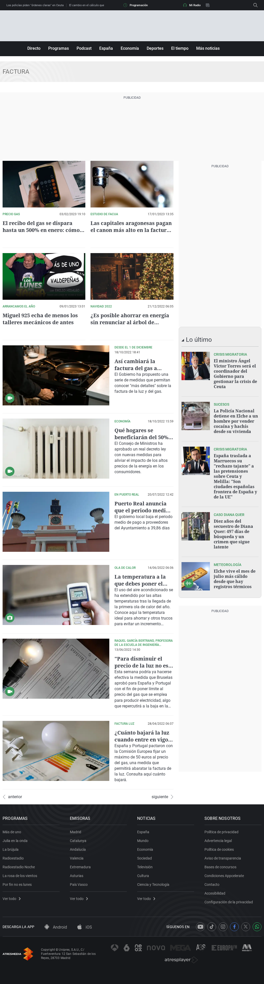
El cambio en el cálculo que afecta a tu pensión (99, 5)
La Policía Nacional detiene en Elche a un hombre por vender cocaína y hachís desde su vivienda (236, 421)
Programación (139, 5)
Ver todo (9, 898)
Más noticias (208, 48)
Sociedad (144, 858)
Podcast (84, 48)
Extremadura (80, 867)
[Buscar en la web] (255, 5)
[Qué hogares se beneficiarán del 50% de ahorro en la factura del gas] (56, 449)
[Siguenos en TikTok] (211, 926)
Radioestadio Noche (19, 867)
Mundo (142, 841)
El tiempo (179, 48)
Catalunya (78, 841)
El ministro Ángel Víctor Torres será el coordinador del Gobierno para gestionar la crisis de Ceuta (235, 373)
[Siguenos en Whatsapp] (257, 926)
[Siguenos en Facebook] (234, 926)
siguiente (160, 797)
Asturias (76, 876)
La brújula (11, 849)
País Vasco (79, 884)
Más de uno (12, 832)
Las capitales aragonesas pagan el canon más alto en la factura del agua (131, 230)
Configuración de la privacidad (228, 902)
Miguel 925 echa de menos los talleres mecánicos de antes (40, 319)
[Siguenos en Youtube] (200, 926)
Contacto (211, 884)
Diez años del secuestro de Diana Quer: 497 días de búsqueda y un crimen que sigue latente (233, 534)
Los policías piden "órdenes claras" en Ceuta (35, 5)
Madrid (75, 832)
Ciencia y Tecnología (153, 884)
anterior (15, 797)
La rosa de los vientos (20, 876)
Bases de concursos (220, 867)
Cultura (143, 876)
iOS (88, 927)
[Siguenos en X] (245, 926)
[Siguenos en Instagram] (223, 926)
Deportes (155, 48)
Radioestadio (13, 858)
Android (59, 927)
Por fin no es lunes (17, 884)
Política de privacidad (221, 832)
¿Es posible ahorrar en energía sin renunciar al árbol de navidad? (129, 322)
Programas (58, 48)
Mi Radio (195, 5)
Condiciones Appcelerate (224, 876)
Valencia (77, 858)
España (106, 48)
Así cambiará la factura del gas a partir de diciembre (139, 368)
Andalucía (78, 849)
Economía (130, 48)
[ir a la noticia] (196, 366)
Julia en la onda (15, 841)
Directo (33, 48)
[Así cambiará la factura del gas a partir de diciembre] (56, 375)
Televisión (145, 867)
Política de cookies (219, 849)
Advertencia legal (218, 841)
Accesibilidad (214, 893)
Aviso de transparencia (222, 858)
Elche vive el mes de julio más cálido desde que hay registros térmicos (234, 578)
